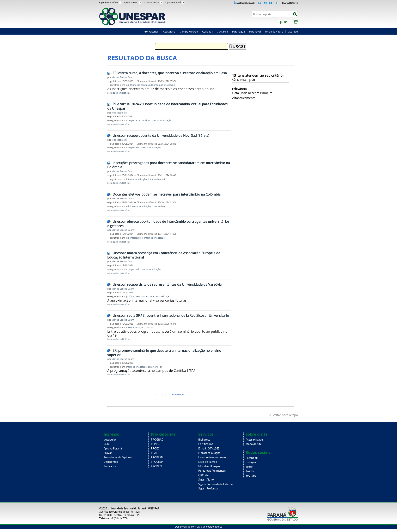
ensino (146, 120)
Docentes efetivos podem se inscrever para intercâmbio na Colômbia (167, 194)
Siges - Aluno (206, 479)
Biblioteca (204, 439)
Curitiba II (222, 31)
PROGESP (157, 462)
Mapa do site (254, 444)
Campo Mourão (189, 31)
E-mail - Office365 (208, 448)
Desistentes (111, 462)
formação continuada (141, 84)
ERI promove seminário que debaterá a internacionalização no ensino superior (164, 352)
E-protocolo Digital (209, 453)
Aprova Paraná (113, 448)
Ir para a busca (153, 2)
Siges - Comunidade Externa (215, 484)
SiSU (106, 444)
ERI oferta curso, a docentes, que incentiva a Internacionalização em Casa (170, 73)
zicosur (149, 327)
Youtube (251, 475)
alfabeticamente (243, 98)
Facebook (280, 22)
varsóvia (140, 296)
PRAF (154, 453)
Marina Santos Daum (123, 77)
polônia (130, 296)
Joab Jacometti (119, 112)
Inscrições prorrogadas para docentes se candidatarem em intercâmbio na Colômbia (168, 165)
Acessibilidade (246, 2)
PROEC (155, 448)
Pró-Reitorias (151, 31)
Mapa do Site (290, 2)
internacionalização (164, 84)
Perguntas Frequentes (212, 470)
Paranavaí (255, 31)
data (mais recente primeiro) (252, 93)
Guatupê (293, 31)
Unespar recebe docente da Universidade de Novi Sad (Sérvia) (161, 135)
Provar (108, 453)
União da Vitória (274, 31)
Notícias (126, 93)
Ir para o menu (132, 2)
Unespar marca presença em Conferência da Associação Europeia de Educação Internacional (163, 255)
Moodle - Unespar (209, 466)
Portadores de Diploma (118, 457)
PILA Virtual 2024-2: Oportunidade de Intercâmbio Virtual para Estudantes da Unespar (167, 106)
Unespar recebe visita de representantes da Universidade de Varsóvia (167, 284)
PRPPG (155, 444)
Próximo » (178, 394)
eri (127, 84)
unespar (130, 120)
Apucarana (169, 31)
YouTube (296, 22)
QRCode (203, 475)
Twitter (285, 22)
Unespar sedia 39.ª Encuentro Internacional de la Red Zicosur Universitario (171, 315)
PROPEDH (157, 466)
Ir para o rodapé (174, 2)
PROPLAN (157, 457)
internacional (133, 327)
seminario (153, 366)
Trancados (110, 466)
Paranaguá (238, 31)
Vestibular (110, 439)
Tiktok (249, 467)
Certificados (205, 444)
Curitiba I (207, 31)
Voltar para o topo (285, 415)
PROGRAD (157, 439)
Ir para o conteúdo (109, 2)
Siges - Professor (208, 488)
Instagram (290, 22)
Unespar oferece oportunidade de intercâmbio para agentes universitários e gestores (168, 223)
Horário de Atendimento (213, 457)
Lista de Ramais (207, 462)
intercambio (154, 179)
